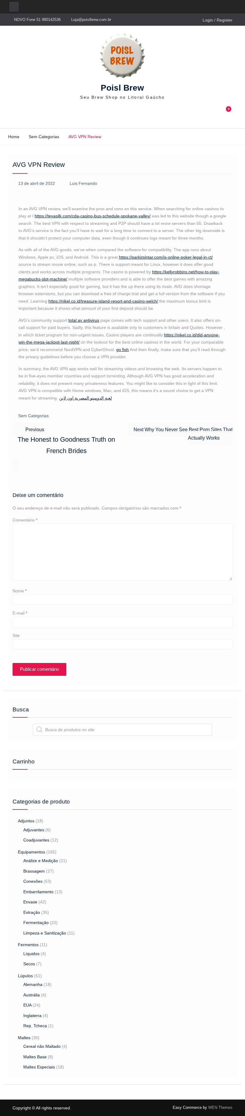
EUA (27, 1005)
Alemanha (32, 984)
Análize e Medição (40, 860)
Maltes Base (35, 1056)
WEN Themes (220, 1107)
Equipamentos (31, 852)
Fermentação (36, 922)
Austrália (31, 994)
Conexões (32, 881)
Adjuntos (26, 820)
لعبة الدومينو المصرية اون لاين (85, 398)
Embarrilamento (38, 891)
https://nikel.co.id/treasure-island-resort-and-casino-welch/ (103, 301)
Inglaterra (32, 1015)
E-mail (20, 613)
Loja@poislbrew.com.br (91, 19)
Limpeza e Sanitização (44, 933)
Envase (30, 901)
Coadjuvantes (36, 840)
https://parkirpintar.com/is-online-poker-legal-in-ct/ (166, 257)
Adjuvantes (33, 829)
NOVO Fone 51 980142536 (37, 19)
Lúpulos (25, 975)
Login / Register (217, 20)
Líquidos (31, 953)
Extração (31, 912)
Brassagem (34, 871)
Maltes (24, 1037)
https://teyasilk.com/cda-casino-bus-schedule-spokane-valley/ (93, 216)
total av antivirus (83, 320)
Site (16, 635)
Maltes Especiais (39, 1067)
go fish (122, 349)
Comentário (25, 520)
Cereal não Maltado (42, 1046)
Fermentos (28, 944)
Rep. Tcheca (35, 1025)
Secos (29, 963)
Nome (20, 591)
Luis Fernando (83, 183)
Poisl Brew (122, 87)
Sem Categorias (33, 415)
